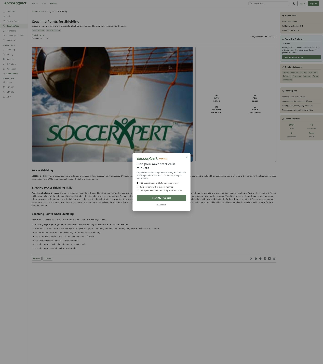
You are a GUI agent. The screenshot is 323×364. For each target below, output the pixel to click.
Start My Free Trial (161, 197)
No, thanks (161, 205)
